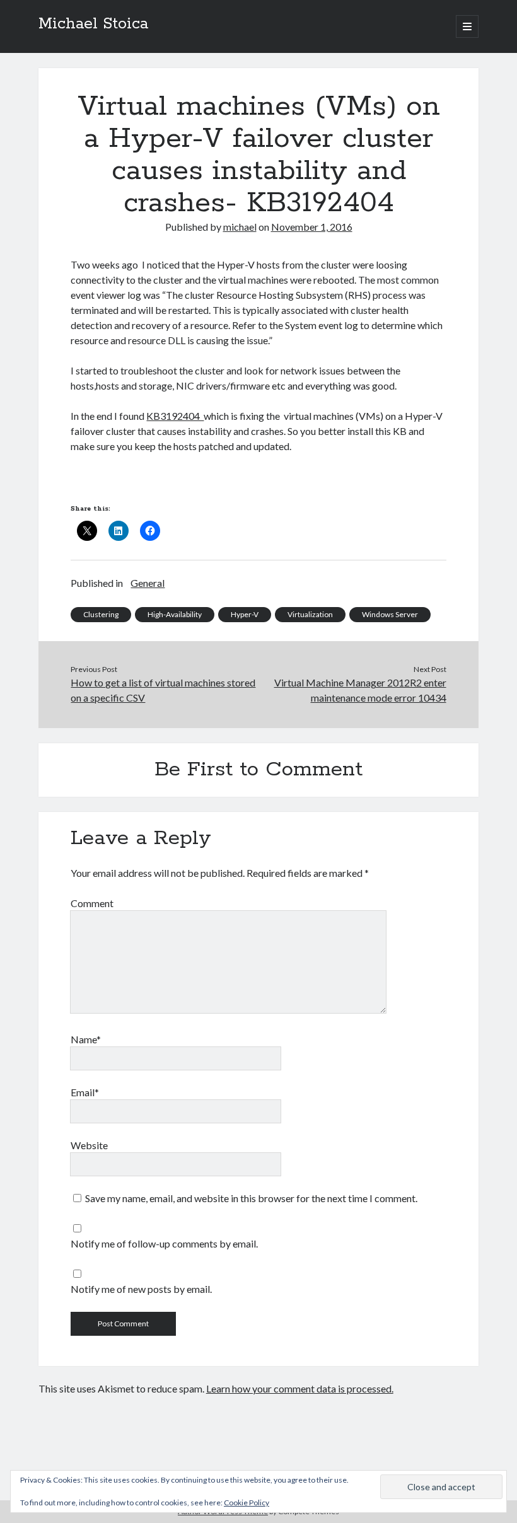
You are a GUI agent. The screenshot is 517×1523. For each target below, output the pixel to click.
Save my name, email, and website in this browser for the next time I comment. (251, 1198)
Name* (86, 1039)
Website (89, 1145)
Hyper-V (244, 614)
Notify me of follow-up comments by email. (164, 1243)
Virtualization (310, 614)
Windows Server (390, 614)
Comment (92, 903)
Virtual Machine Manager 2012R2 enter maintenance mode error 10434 (360, 690)
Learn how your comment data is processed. (299, 1388)
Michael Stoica (93, 24)
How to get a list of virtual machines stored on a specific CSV (163, 690)
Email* (85, 1092)
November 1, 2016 (311, 227)
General (148, 583)
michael (240, 227)
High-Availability (175, 614)
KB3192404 (175, 416)
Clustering (101, 614)
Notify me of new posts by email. (141, 1289)
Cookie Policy (246, 1502)
